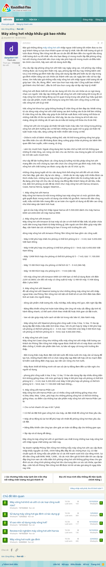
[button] (25, 19)
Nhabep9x (14, 508)
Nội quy (65, 564)
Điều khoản (76, 564)
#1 (102, 43)
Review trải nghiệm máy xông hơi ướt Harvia (34, 530)
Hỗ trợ (86, 564)
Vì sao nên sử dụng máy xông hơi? (28, 522)
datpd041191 (9, 37)
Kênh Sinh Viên (11, 564)
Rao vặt (32, 508)
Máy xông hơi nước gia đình (25, 539)
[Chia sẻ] (98, 43)
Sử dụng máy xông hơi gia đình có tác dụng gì (34, 513)
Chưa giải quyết (7, 24)
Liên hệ (56, 564)
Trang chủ (95, 564)
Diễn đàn (7, 20)
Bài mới (19, 20)
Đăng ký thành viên (25, 24)
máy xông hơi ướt (51, 47)
